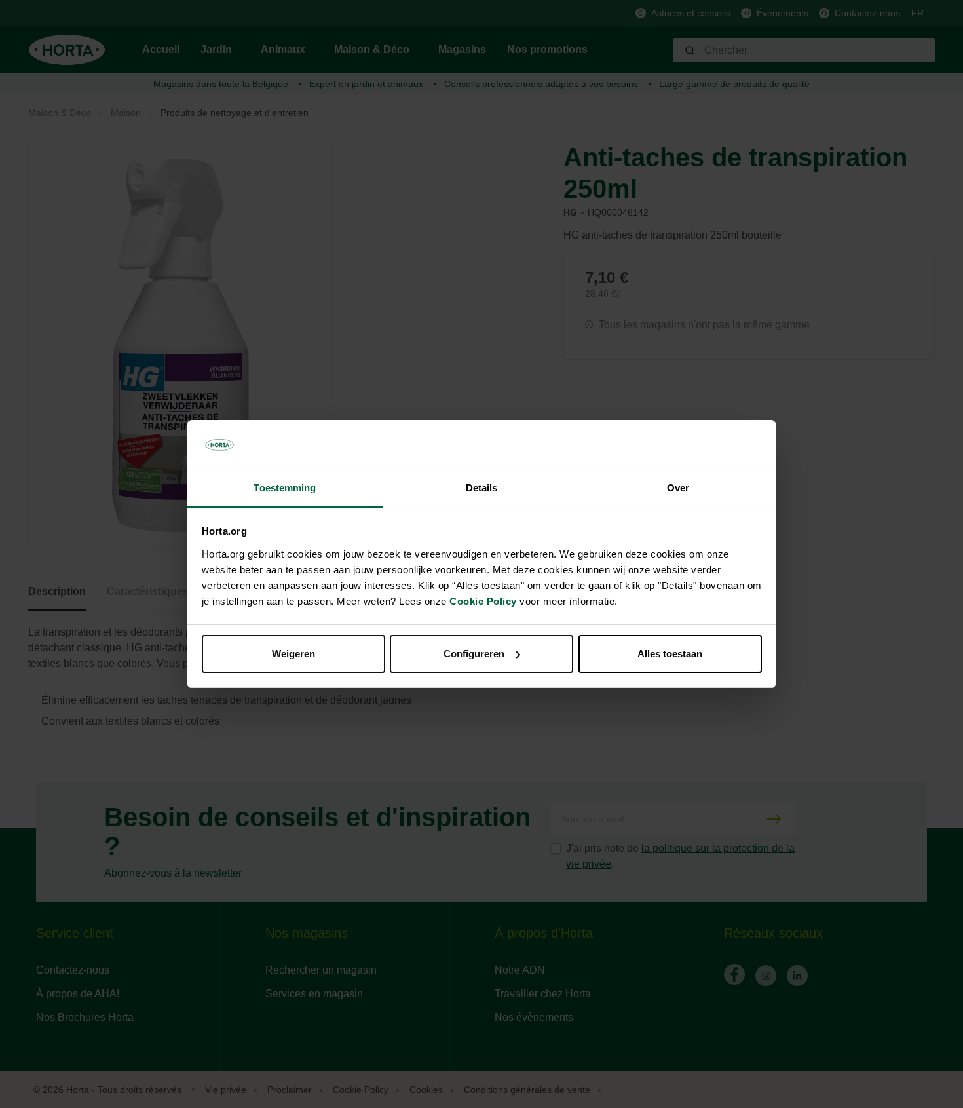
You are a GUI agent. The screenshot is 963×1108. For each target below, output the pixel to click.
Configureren (474, 653)
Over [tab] (678, 487)
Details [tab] (482, 487)
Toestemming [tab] (285, 487)
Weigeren (293, 653)
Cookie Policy (483, 601)
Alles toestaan (669, 653)
